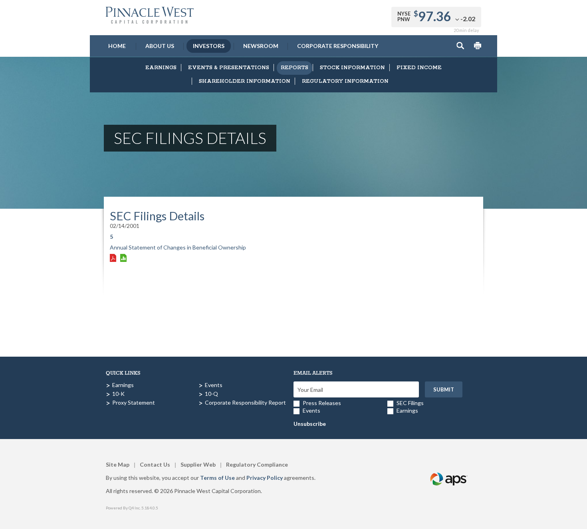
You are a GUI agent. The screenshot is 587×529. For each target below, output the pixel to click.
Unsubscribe (310, 423)
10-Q (211, 393)
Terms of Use (217, 477)
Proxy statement (133, 402)
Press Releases (322, 402)
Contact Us (155, 464)
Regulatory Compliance (257, 464)
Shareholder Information (244, 81)
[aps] (449, 469)
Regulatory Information (345, 81)
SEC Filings (410, 402)
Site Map (117, 464)
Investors (208, 45)
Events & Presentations (228, 67)
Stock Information (352, 67)
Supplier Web (198, 464)
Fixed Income (419, 67)
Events (213, 384)
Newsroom (260, 45)
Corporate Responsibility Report (245, 402)
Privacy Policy (264, 477)
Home (117, 45)
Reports (294, 67)
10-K (118, 393)
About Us (159, 45)
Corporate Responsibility (337, 45)
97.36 (434, 16)
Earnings (160, 67)
